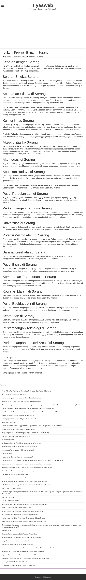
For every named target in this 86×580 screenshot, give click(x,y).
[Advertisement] (43, 27)
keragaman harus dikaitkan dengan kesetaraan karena (19, 446)
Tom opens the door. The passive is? (14, 478)
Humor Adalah (6, 530)
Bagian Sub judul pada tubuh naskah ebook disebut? (19, 555)
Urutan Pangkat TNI (8, 439)
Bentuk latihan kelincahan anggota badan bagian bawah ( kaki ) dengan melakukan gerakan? (31, 426)
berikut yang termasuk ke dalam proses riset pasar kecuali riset (22, 511)
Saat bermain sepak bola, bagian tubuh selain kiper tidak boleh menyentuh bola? (28, 548)
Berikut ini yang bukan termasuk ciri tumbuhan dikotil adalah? (21, 398)
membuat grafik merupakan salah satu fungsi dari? (18, 450)
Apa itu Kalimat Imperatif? (10, 501)
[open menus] (3, 6)
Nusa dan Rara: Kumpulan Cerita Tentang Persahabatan (20, 534)
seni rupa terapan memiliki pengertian (14, 394)
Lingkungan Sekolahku (9, 422)
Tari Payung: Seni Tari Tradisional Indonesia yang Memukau (21, 443)
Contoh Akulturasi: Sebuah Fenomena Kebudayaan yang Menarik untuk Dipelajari (28, 408)
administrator (8, 56)
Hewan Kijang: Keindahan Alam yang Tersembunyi (18, 471)
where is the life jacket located (11, 488)
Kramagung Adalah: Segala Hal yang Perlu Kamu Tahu (19, 419)
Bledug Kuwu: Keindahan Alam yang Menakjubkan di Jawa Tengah (23, 518)
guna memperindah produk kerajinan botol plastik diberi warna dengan (24, 481)
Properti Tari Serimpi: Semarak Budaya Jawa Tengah (19, 565)
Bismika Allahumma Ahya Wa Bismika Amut (16, 436)
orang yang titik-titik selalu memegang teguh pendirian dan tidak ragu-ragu (25, 433)
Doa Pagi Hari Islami (8, 497)
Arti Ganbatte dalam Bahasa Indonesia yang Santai (18, 429)
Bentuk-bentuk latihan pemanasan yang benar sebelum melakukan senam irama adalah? (30, 412)
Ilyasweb (43, 5)
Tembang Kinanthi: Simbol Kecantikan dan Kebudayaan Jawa (21, 537)
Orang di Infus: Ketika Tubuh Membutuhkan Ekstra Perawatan (22, 401)
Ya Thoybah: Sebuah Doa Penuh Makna (15, 562)
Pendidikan (31, 56)
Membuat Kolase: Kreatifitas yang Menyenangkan (18, 544)
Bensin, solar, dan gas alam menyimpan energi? (17, 457)
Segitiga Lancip (7, 453)
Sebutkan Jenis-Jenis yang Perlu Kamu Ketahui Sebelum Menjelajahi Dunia (26, 485)
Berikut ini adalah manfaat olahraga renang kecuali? (18, 415)
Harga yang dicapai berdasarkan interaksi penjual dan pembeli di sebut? (25, 521)
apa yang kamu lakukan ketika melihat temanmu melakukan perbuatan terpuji (27, 467)
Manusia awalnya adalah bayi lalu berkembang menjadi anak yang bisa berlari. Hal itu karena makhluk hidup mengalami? (41, 405)
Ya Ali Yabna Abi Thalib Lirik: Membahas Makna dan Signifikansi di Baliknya (26, 391)
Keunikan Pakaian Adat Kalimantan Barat (15, 474)
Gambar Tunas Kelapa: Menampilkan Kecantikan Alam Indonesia (23, 551)
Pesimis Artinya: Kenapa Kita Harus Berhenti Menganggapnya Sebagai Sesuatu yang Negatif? (32, 460)
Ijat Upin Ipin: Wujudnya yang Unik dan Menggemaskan (20, 514)
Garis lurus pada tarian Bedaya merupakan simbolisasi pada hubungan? (25, 504)
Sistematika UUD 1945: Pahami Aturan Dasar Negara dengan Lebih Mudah (26, 558)
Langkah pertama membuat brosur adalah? (15, 541)
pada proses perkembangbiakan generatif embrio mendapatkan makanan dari (26, 464)
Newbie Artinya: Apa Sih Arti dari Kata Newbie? (17, 508)
